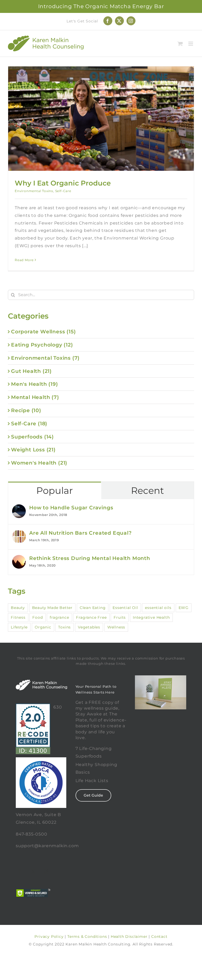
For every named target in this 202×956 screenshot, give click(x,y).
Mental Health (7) (35, 397)
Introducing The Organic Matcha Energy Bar (101, 6)
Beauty (18, 607)
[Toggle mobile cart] (180, 43)
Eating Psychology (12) (42, 345)
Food (37, 617)
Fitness (18, 617)
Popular (54, 490)
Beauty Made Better (52, 607)
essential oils (158, 607)
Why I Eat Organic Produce (63, 183)
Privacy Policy (48, 936)
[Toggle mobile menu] (191, 43)
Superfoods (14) (32, 436)
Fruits (120, 617)
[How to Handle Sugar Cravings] (19, 508)
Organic (43, 627)
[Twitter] (33, 871)
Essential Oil (125, 607)
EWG (184, 607)
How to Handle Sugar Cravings (71, 507)
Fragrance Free (91, 617)
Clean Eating (93, 607)
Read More (24, 260)
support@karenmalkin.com (47, 845)
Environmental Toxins (34, 191)
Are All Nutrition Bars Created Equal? (80, 533)
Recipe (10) (26, 410)
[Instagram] (46, 871)
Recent (147, 490)
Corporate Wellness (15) (43, 331)
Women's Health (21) (39, 463)
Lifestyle (19, 627)
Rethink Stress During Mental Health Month (89, 558)
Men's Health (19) (34, 384)
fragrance (59, 617)
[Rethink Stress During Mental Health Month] (19, 558)
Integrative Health (151, 617)
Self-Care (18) (29, 423)
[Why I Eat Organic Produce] (101, 118)
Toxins (64, 627)
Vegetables (89, 627)
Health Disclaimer (129, 936)
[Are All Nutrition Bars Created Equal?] (19, 533)
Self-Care (63, 191)
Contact (159, 936)
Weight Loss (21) (33, 449)
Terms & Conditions (87, 936)
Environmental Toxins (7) (45, 358)
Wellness (116, 627)
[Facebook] (20, 871)
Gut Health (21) (31, 371)
